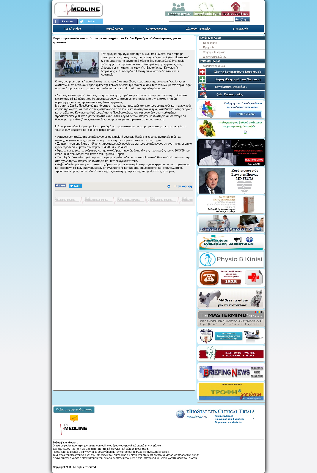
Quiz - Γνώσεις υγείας (230, 94)
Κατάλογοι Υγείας (210, 37)
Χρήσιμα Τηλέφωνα (214, 52)
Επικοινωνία (240, 28)
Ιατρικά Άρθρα (114, 28)
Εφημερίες (209, 47)
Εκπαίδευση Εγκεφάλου (231, 86)
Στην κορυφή (183, 186)
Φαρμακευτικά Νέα (214, 66)
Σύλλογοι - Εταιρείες (198, 28)
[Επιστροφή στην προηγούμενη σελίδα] (168, 186)
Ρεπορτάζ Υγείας (210, 61)
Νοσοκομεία (210, 42)
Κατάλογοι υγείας (156, 28)
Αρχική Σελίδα (72, 28)
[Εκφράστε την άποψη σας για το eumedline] (74, 414)
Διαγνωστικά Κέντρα (214, 56)
